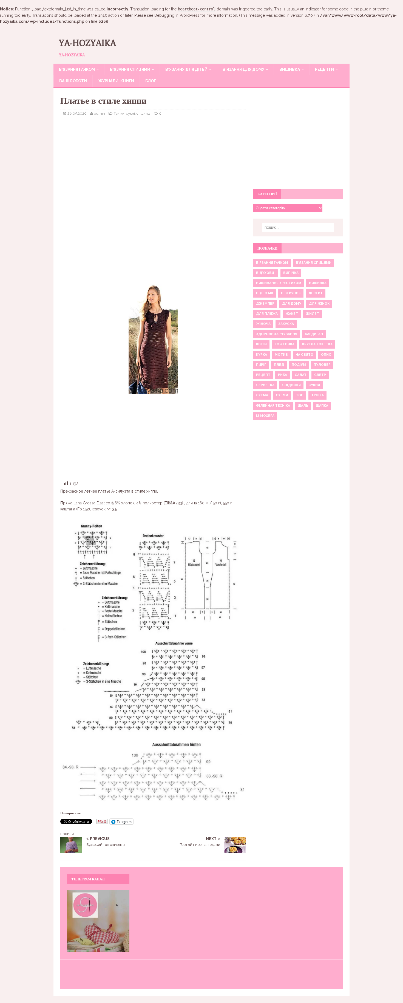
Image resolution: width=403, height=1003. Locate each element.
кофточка (284, 344)
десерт (315, 293)
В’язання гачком (77, 69)
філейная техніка (273, 406)
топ (299, 395)
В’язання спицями (130, 69)
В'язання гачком (272, 263)
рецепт (263, 375)
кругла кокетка (317, 344)
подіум (299, 365)
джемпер (265, 304)
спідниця (291, 385)
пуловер (322, 365)
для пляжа (267, 314)
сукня (314, 385)
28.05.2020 (77, 113)
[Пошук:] (298, 227)
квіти (261, 344)
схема (262, 395)
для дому (291, 304)
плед (279, 365)
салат (300, 375)
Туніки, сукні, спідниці (132, 113)
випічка (291, 273)
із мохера (265, 416)
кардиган (314, 334)
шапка (322, 406)
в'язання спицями (313, 263)
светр (320, 375)
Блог (150, 81)
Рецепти (324, 69)
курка (261, 355)
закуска (286, 324)
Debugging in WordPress (176, 15)
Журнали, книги (116, 81)
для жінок (319, 304)
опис (326, 355)
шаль (303, 406)
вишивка (318, 283)
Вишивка (289, 69)
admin (99, 113)
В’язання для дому (243, 69)
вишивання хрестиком (278, 283)
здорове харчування (276, 334)
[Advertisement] (153, 162)
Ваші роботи (73, 81)
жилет (312, 314)
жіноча (263, 324)
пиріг (261, 365)
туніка (317, 395)
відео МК (264, 293)
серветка (265, 385)
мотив (281, 355)
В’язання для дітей (186, 69)
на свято (304, 355)
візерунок (291, 293)
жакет (291, 314)
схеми (282, 395)
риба (282, 375)
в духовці (266, 273)
